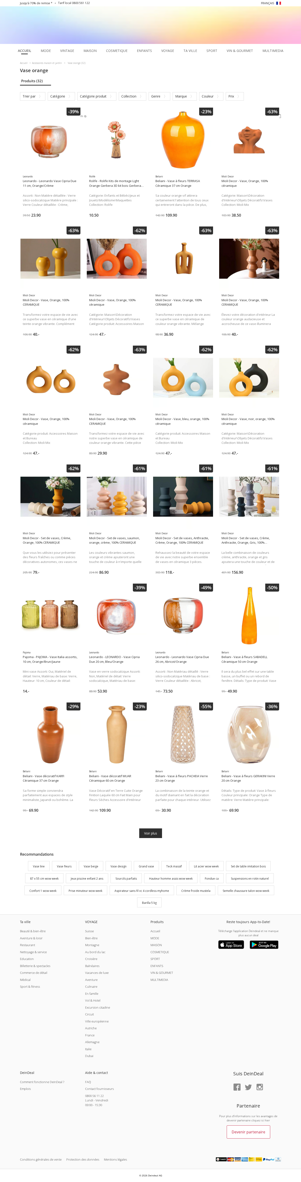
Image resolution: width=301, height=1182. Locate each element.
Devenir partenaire (248, 1132)
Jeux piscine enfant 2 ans (87, 879)
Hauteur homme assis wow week (171, 879)
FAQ (88, 1082)
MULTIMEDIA (159, 980)
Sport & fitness (30, 986)
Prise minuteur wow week (85, 891)
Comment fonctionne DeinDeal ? (42, 1082)
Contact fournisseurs (99, 1089)
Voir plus (150, 833)
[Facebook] (237, 1087)
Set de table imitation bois (248, 866)
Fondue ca (212, 879)
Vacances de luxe (97, 973)
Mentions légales (115, 1159)
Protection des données (82, 1159)
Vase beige (91, 866)
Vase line (39, 866)
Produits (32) (32, 80)
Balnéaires (92, 966)
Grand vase (146, 866)
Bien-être (91, 938)
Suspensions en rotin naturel (250, 879)
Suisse (89, 931)
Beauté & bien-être (33, 931)
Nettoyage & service (33, 952)
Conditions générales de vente (41, 1159)
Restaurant (27, 945)
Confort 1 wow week (42, 891)
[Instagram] (259, 1087)
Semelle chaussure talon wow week (246, 891)
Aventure (91, 980)
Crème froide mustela (195, 891)
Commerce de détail (33, 973)
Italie (88, 1049)
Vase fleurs (64, 866)
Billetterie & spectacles (35, 966)
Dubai (89, 1056)
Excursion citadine (97, 1007)
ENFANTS (156, 966)
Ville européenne (97, 1021)
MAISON (156, 945)
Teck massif (174, 866)
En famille (91, 993)
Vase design (119, 866)
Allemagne (92, 1042)
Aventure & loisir (31, 938)
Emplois (25, 1089)
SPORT (155, 959)
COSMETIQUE (159, 952)
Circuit (89, 1014)
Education (27, 959)
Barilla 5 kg (149, 903)
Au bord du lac (95, 952)
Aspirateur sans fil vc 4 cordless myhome (142, 891)
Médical (25, 980)
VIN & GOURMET (161, 973)
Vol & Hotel (92, 1000)
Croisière (91, 959)
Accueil (155, 931)
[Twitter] (248, 1087)
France (90, 1035)
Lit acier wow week (206, 866)
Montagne (92, 945)
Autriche (91, 1028)
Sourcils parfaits (126, 879)
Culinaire (91, 986)
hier (267, 1120)
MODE (154, 938)
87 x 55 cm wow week (44, 879)
